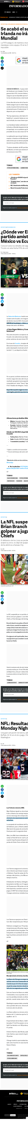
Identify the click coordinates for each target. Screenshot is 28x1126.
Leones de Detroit (12, 682)
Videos (8, 12)
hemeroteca (19, 1108)
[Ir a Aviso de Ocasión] (13, 1092)
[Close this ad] (27, 1118)
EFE (3, 549)
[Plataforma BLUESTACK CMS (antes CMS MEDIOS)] (13, 1114)
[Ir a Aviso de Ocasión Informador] (7, 0)
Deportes (3, 24)
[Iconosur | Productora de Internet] (7, 1114)
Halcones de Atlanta (12, 1055)
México (15, 1104)
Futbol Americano (12, 1058)
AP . (3, 743)
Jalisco (9, 1104)
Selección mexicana (12, 478)
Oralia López (5, 252)
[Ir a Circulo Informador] (15, 0)
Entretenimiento (17, 1106)
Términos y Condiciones (22, 207)
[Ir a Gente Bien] (24, 0)
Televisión (19, 481)
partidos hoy (10, 481)
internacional (23, 1104)
